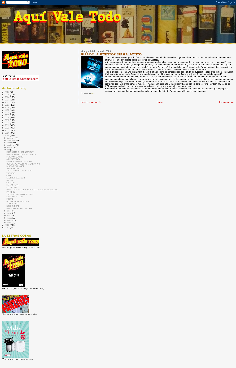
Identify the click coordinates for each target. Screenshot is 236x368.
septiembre (11, 145)
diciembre (11, 138)
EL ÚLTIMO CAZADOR (15, 178)
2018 (7, 113)
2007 (7, 228)
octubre (10, 143)
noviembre (11, 140)
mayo (9, 213)
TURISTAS (10, 173)
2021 (7, 105)
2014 (7, 123)
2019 (7, 110)
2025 (7, 95)
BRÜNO (9, 180)
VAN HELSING (12, 204)
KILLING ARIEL (12, 187)
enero (9, 222)
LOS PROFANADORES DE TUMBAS (21, 154)
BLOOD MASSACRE (14, 157)
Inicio (159, 102)
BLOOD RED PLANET (15, 166)
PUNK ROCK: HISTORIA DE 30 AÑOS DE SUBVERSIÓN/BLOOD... (33, 190)
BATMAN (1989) (12, 185)
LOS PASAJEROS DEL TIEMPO (19, 208)
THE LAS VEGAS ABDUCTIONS (19, 171)
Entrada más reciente (91, 102)
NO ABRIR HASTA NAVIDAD (17, 201)
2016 (7, 118)
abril (9, 215)
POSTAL (9, 199)
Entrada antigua (226, 102)
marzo (9, 218)
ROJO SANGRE (12, 206)
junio (9, 211)
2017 (7, 115)
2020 (7, 107)
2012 (7, 128)
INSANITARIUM (12, 169)
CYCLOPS (10, 183)
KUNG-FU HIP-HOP (14, 197)
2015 (7, 120)
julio (8, 150)
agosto (10, 147)
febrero (10, 220)
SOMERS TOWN (13, 159)
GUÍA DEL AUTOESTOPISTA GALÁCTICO (23, 164)
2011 (7, 130)
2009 (7, 135)
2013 (7, 125)
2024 (7, 97)
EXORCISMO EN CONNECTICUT (20, 152)
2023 (7, 100)
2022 (7, 102)
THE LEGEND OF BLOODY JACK (20, 194)
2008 (7, 225)
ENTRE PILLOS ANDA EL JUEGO (19, 161)
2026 (7, 92)
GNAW (9, 176)
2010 (7, 133)
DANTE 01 (10, 192)
